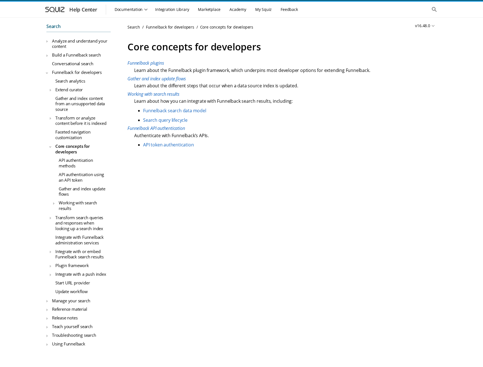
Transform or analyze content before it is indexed (80, 120)
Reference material (69, 309)
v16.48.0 (422, 25)
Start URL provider (72, 283)
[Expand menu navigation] (47, 41)
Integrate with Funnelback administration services (79, 240)
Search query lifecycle (165, 120)
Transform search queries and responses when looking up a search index (79, 223)
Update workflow (71, 291)
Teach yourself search (72, 326)
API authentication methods (76, 163)
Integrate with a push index (80, 274)
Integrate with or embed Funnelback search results (79, 254)
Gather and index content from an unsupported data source (80, 103)
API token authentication (168, 145)
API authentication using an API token (81, 177)
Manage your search (71, 300)
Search (53, 26)
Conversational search (72, 63)
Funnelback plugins (145, 63)
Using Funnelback (68, 344)
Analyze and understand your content (79, 43)
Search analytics (70, 81)
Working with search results (78, 205)
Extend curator (69, 89)
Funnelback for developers (77, 72)
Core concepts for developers (72, 149)
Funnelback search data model (174, 110)
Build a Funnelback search (76, 55)
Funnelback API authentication (156, 128)
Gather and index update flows (82, 191)
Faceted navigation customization (72, 134)
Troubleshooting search (74, 335)
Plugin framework (72, 265)
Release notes (64, 318)
